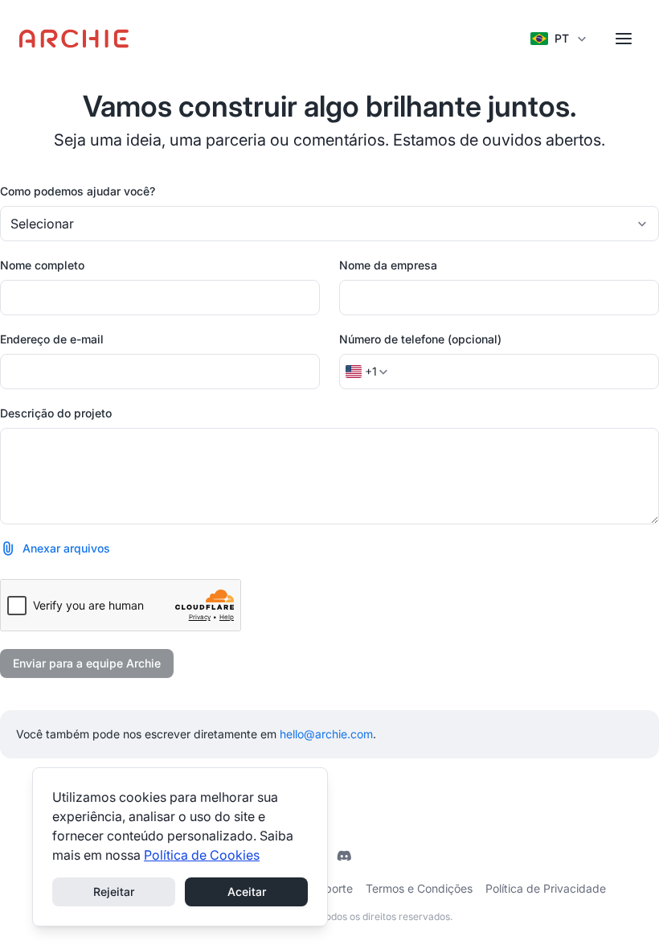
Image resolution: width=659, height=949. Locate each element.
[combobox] (329, 223)
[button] (55, 548)
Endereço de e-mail (52, 339)
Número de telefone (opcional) (420, 339)
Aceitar (246, 891)
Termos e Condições (419, 888)
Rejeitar (113, 891)
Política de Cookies (202, 855)
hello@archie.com (326, 734)
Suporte (332, 888)
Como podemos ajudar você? (77, 191)
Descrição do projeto (56, 413)
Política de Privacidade (545, 888)
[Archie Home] (74, 38)
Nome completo (42, 265)
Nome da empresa (388, 265)
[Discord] (344, 855)
